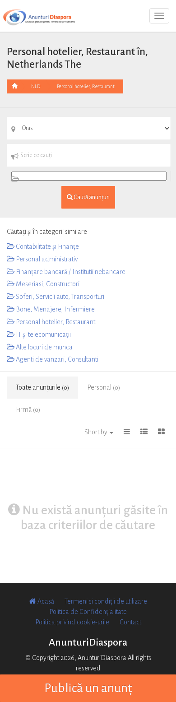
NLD (35, 86)
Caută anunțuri (91, 197)
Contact (130, 622)
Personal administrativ (46, 259)
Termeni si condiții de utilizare (106, 601)
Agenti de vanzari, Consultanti (56, 359)
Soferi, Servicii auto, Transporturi (59, 296)
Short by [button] (96, 432)
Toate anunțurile (42, 387)
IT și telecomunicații (42, 334)
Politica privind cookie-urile (72, 622)
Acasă (45, 601)
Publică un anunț (88, 688)
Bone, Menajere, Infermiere (54, 309)
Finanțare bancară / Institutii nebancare (69, 271)
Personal (103, 387)
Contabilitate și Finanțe (46, 246)
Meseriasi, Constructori (46, 284)
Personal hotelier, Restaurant (86, 86)
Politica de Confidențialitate (88, 611)
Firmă (28, 409)
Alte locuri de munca (43, 347)
